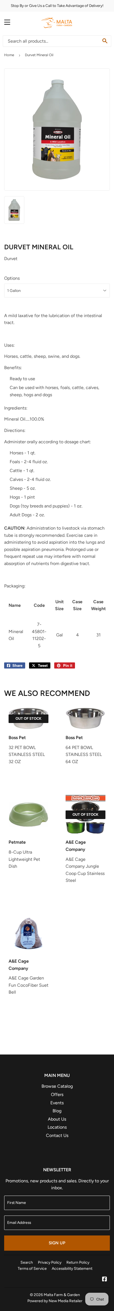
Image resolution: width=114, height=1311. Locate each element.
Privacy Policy (49, 1262)
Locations (57, 1127)
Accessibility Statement (72, 1268)
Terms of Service (32, 1268)
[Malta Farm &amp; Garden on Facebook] (104, 1279)
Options (12, 278)
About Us (57, 1119)
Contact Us (57, 1135)
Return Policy (77, 1262)
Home (9, 55)
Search (26, 1262)
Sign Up (57, 1242)
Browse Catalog (57, 1086)
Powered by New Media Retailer (54, 1301)
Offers (57, 1094)
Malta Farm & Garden (62, 1294)
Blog (57, 1110)
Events (57, 1102)
